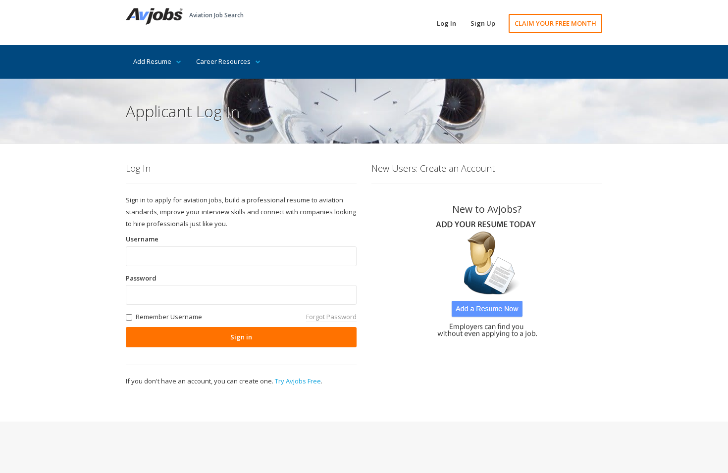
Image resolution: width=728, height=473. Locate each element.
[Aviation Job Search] (154, 15)
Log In (446, 23)
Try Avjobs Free (298, 381)
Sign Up (482, 23)
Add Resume (152, 61)
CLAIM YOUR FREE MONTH (555, 23)
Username (142, 239)
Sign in (241, 336)
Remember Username (169, 316)
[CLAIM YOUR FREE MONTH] (487, 276)
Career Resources (223, 61)
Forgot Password (331, 316)
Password (141, 278)
